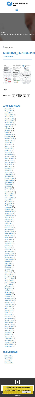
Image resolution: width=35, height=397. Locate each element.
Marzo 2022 (8, 188)
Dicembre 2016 (9, 299)
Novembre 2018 (9, 255)
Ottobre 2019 (9, 235)
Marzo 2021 (8, 206)
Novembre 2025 (9, 121)
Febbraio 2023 (9, 174)
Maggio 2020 (8, 221)
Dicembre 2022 (9, 178)
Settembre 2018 (9, 259)
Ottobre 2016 (9, 302)
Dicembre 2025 (9, 119)
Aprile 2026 (8, 113)
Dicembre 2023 (9, 156)
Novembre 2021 (9, 194)
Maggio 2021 (8, 204)
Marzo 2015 (8, 336)
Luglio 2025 (8, 127)
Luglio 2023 (8, 164)
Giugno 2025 (8, 129)
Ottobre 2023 (9, 160)
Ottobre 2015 (9, 324)
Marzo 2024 (8, 152)
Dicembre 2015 (9, 320)
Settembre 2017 (9, 283)
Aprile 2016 (8, 312)
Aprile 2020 (8, 223)
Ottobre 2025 (9, 123)
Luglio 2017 (8, 285)
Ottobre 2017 (9, 281)
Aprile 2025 (8, 133)
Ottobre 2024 (9, 140)
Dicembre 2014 (9, 342)
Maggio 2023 (8, 168)
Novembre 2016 (9, 300)
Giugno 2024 (8, 146)
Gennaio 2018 (9, 275)
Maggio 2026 (8, 111)
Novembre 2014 (9, 344)
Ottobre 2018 (9, 257)
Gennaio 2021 (9, 210)
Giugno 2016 (8, 308)
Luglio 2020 (8, 217)
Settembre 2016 (9, 304)
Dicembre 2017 (9, 277)
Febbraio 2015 (9, 338)
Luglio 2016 (8, 306)
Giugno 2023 (8, 166)
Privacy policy (16, 392)
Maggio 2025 (8, 131)
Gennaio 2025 (9, 136)
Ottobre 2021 (9, 196)
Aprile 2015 (8, 334)
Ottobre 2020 (9, 214)
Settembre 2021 (9, 198)
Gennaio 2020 (9, 229)
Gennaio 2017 (9, 297)
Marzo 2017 (8, 293)
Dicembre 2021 (9, 192)
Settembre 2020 (9, 216)
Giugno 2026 (8, 109)
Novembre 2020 (9, 212)
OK (26, 392)
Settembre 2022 (9, 180)
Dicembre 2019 (9, 231)
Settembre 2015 (9, 326)
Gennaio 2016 (9, 318)
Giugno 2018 (8, 265)
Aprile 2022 (8, 186)
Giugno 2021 (8, 202)
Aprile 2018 (8, 269)
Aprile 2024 (8, 150)
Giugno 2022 (8, 182)
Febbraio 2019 (9, 249)
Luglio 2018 (8, 263)
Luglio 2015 (8, 328)
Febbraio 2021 (9, 208)
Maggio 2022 (8, 184)
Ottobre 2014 (9, 346)
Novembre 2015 (9, 322)
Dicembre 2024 (9, 138)
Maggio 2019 (8, 243)
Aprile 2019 (8, 245)
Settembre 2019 (9, 237)
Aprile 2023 (8, 170)
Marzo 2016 (8, 314)
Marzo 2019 (8, 247)
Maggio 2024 (8, 148)
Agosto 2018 (8, 261)
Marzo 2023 (8, 172)
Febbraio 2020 (9, 227)
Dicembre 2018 (9, 253)
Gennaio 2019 (9, 251)
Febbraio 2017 (9, 295)
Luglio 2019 (8, 239)
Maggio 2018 (8, 267)
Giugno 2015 (8, 330)
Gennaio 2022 (9, 190)
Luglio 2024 (8, 144)
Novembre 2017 (9, 279)
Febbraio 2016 (9, 316)
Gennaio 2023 (9, 176)
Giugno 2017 (8, 287)
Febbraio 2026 (9, 115)
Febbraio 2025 (9, 135)
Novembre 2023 (9, 158)
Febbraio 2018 (9, 273)
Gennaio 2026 (9, 117)
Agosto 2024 (8, 142)
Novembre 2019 (9, 233)
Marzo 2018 (8, 271)
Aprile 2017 (8, 291)
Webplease (18, 395)
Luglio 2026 (8, 355)
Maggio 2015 (8, 332)
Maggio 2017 (8, 289)
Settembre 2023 (9, 162)
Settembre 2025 (9, 125)
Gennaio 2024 (9, 154)
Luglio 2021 (8, 200)
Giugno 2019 (8, 241)
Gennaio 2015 (9, 340)
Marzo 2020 (8, 225)
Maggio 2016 (8, 310)
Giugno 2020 (8, 219)
